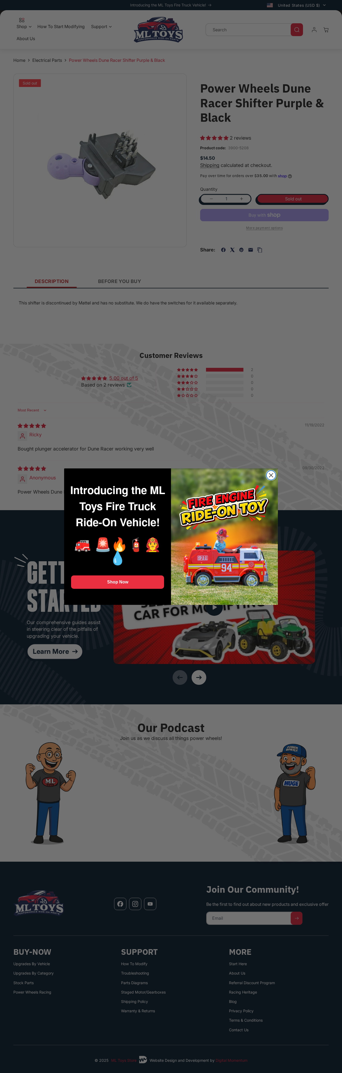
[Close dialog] (271, 475)
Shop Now (117, 582)
